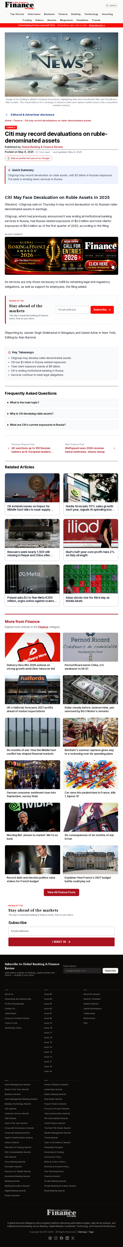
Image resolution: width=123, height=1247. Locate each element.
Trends (96, 20)
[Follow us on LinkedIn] (67, 1238)
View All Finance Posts (61, 892)
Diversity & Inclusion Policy (56, 1166)
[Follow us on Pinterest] (50, 1238)
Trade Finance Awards (54, 1123)
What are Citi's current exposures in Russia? (38, 424)
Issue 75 (48, 1042)
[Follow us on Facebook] (61, 1238)
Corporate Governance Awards (19, 1128)
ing (43, 209)
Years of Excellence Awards (57, 1142)
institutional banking (98, 216)
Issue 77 (48, 1033)
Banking (76, 14)
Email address (69, 966)
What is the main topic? (24, 402)
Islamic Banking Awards (55, 1094)
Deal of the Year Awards (16, 1123)
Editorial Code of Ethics (55, 1162)
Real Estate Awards (53, 1099)
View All (48, 1071)
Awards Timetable (92, 999)
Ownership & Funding (54, 1152)
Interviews (34, 14)
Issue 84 (48, 999)
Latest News (10, 1013)
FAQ (85, 1023)
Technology (91, 14)
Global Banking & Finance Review (42, 147)
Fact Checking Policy (54, 1171)
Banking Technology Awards (18, 1104)
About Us (9, 994)
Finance (63, 14)
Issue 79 (48, 1023)
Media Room (89, 1018)
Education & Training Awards (18, 1147)
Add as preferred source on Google (30, 158)
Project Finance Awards (55, 1104)
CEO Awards (10, 1109)
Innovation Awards (13, 1166)
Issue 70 (48, 1066)
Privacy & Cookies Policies (17, 1018)
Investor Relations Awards (56, 1084)
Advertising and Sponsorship (18, 999)
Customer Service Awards (17, 1113)
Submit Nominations (93, 1008)
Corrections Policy (52, 1157)
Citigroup (25, 204)
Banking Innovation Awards (17, 1186)
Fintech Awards (12, 1142)
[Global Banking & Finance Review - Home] (32, 5)
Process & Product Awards (56, 1109)
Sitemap (82, 1232)
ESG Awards (10, 1157)
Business (49, 14)
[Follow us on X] (73, 1238)
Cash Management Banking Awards (21, 1099)
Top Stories (17, 14)
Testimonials (89, 1013)
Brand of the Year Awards (17, 1089)
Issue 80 (48, 1018)
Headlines (82, 20)
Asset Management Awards (17, 1084)
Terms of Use (11, 1023)
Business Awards (13, 1094)
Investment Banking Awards (17, 1176)
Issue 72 (48, 1057)
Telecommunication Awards (57, 1113)
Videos (39, 20)
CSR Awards (10, 1118)
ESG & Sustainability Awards (18, 1152)
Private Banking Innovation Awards (60, 1186)
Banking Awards (12, 1181)
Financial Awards (52, 1176)
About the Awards (92, 994)
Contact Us (10, 1008)
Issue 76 (48, 1037)
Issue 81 (48, 1013)
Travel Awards (51, 1138)
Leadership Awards (53, 1089)
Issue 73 (48, 1052)
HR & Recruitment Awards (56, 1118)
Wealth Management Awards (57, 1133)
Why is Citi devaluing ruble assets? (32, 413)
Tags (91, 1232)
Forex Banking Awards (15, 1162)
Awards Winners (91, 1004)
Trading (27, 20)
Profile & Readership (14, 1004)
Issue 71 (48, 1062)
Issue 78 (48, 1028)
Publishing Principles (53, 1147)
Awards (51, 20)
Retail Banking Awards (54, 1191)
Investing (107, 14)
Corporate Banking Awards (17, 1133)
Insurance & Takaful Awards (18, 1171)
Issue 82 (48, 1008)
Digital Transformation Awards (19, 1138)
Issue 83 (48, 1004)
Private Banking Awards (55, 1181)
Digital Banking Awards (15, 1191)
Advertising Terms (13, 1028)
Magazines (66, 20)
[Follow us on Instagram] (55, 1238)
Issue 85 (48, 994)
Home (8, 120)
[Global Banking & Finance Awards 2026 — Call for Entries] (61, 256)
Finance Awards (12, 1195)
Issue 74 (48, 1047)
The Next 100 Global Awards (57, 1128)
